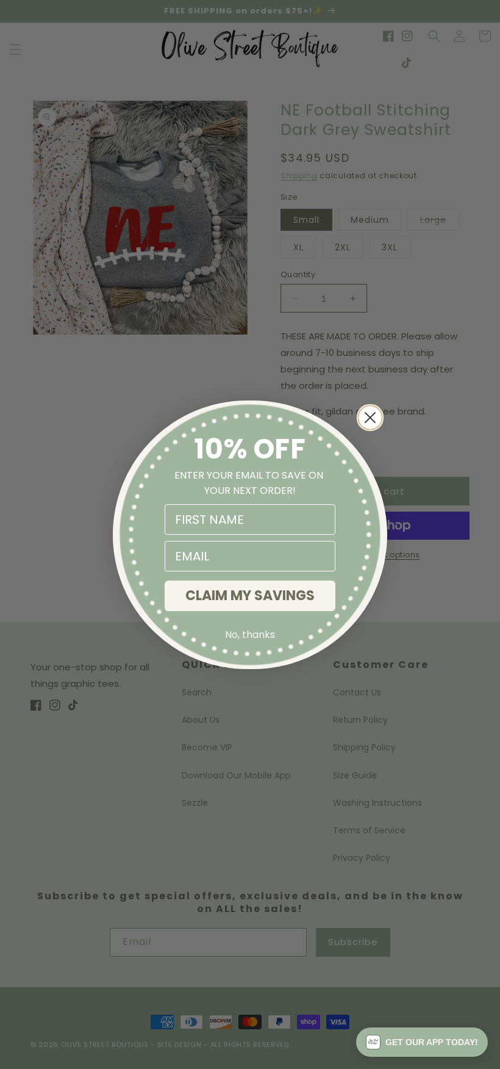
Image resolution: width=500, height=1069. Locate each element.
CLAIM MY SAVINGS (250, 595)
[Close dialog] (370, 417)
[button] (422, 1042)
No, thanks (250, 635)
